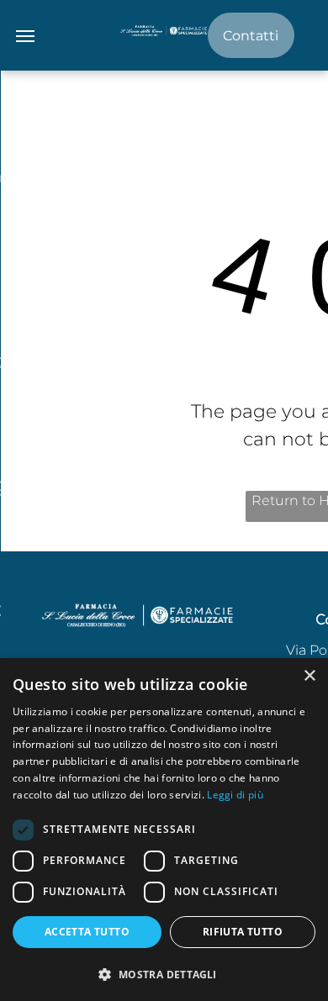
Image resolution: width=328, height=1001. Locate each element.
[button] (164, 974)
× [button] (309, 676)
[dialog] (164, 829)
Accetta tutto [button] (87, 932)
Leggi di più (235, 795)
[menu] (25, 36)
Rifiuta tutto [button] (243, 932)
